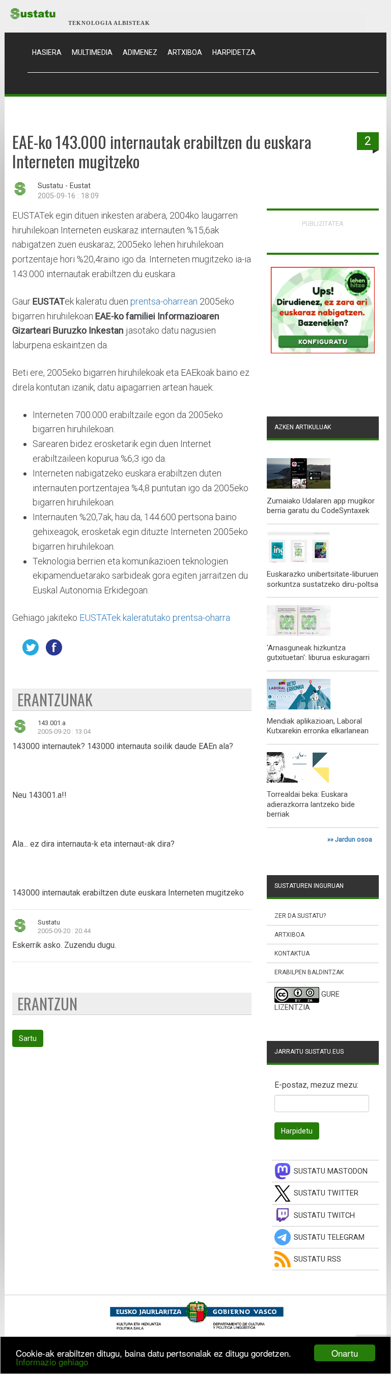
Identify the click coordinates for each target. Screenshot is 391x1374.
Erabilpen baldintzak (309, 972)
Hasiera (49, 52)
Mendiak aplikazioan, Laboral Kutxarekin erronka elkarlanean (318, 726)
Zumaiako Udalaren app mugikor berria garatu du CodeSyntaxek (321, 506)
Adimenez (140, 52)
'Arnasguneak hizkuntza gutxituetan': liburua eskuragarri (318, 653)
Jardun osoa (353, 839)
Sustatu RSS (317, 1259)
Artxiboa (184, 52)
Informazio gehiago (52, 1361)
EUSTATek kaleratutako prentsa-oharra (154, 617)
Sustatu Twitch (324, 1215)
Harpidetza (234, 52)
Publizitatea (323, 223)
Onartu (344, 1353)
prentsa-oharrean (164, 301)
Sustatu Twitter (326, 1193)
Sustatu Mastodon (331, 1171)
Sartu (28, 1038)
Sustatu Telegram (329, 1237)
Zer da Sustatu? (300, 915)
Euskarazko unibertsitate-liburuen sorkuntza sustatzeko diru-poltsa (322, 579)
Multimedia (92, 52)
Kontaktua (292, 953)
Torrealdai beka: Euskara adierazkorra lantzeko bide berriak (311, 804)
